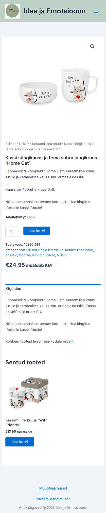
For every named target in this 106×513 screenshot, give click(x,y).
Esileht (10, 144)
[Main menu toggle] (96, 11)
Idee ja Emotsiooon (54, 11)
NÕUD (24, 144)
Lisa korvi (36, 231)
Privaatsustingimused (53, 499)
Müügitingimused (53, 488)
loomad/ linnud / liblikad (37, 255)
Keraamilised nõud (46, 144)
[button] (92, 46)
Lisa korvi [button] (19, 442)
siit (70, 341)
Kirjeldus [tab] (13, 288)
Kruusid (11, 255)
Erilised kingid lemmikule (44, 250)
